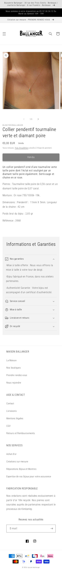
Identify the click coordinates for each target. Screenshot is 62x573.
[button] (4, 33)
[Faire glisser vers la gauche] (23, 119)
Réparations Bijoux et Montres (21, 469)
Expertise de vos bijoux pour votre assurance (28, 476)
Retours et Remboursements (20, 433)
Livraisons (11, 411)
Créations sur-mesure (17, 461)
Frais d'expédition (21, 148)
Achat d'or (11, 454)
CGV (8, 426)
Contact (10, 403)
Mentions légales (14, 418)
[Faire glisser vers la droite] (38, 119)
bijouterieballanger (34, 567)
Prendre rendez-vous (16, 375)
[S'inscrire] (51, 528)
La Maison (11, 360)
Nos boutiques (13, 367)
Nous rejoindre (13, 382)
